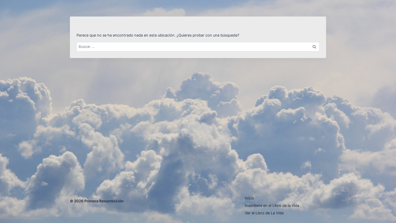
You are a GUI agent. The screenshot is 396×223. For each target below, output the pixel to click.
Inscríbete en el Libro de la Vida (272, 205)
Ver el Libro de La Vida (264, 213)
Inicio (249, 198)
